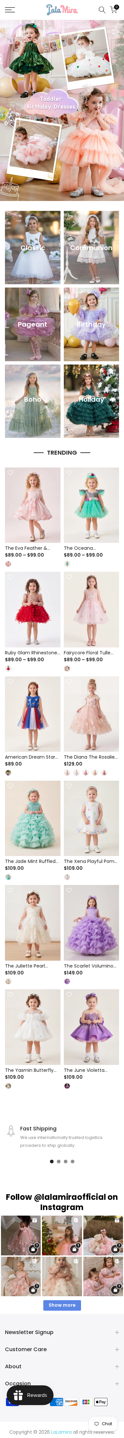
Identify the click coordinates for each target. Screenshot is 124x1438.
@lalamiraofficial (70, 1197)
